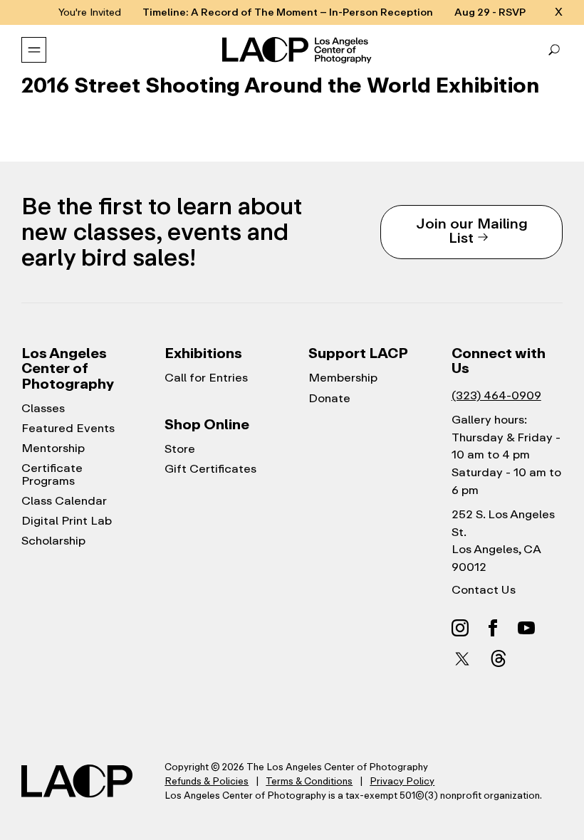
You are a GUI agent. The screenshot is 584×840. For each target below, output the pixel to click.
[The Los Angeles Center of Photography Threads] (498, 658)
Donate (329, 398)
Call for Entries (206, 378)
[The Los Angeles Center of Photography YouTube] (526, 627)
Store (180, 449)
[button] (554, 49)
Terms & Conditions (309, 781)
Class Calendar (64, 501)
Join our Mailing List (472, 230)
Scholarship (53, 541)
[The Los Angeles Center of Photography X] (463, 658)
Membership (342, 378)
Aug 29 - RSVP (490, 12)
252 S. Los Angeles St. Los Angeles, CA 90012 (503, 541)
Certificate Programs (52, 475)
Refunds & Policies (207, 781)
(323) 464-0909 (496, 395)
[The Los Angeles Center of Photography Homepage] (298, 50)
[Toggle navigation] (33, 50)
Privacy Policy (402, 781)
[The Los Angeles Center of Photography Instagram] (460, 627)
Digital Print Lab (66, 521)
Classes (43, 408)
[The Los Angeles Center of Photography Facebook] (492, 627)
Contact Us (484, 590)
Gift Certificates (210, 469)
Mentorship (53, 448)
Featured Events (68, 428)
